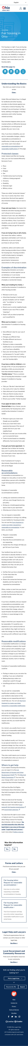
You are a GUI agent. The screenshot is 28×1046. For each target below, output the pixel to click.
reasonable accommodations (11, 146)
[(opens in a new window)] (10, 1022)
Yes (7, 849)
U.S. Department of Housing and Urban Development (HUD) (12, 772)
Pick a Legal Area (14, 978)
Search (22, 987)
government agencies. (11, 809)
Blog (14, 999)
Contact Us (14, 1003)
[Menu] (24, 8)
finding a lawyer (18, 832)
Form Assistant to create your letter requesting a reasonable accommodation (12, 525)
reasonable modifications (10, 149)
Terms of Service (14, 1010)
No (14, 849)
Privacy (14, 1006)
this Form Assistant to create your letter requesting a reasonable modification (14, 703)
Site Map (14, 1013)
